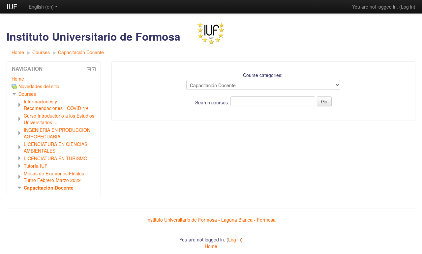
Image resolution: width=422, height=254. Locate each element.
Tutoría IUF (35, 166)
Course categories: (263, 75)
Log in (407, 6)
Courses (41, 52)
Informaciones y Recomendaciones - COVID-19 (56, 104)
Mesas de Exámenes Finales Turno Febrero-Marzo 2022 (54, 176)
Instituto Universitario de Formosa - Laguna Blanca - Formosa (211, 219)
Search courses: (212, 102)
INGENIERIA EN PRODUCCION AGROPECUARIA (57, 133)
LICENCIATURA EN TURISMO (55, 158)
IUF (12, 6)
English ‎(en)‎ (41, 6)
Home (18, 52)
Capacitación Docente (81, 52)
